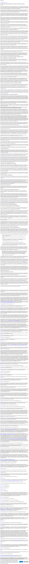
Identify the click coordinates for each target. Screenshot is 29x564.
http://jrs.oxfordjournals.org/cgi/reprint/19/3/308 (6, 509)
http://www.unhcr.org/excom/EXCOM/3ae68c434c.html (7, 301)
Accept (21, 561)
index (4, 2)
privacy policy (5, 562)
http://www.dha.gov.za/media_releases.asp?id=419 (14, 320)
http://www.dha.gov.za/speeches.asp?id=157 (11, 429)
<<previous (1, 2)
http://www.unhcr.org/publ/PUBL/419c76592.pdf (9, 302)
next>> (7, 2)
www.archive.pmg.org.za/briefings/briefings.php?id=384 (12, 480)
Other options (26, 561)
